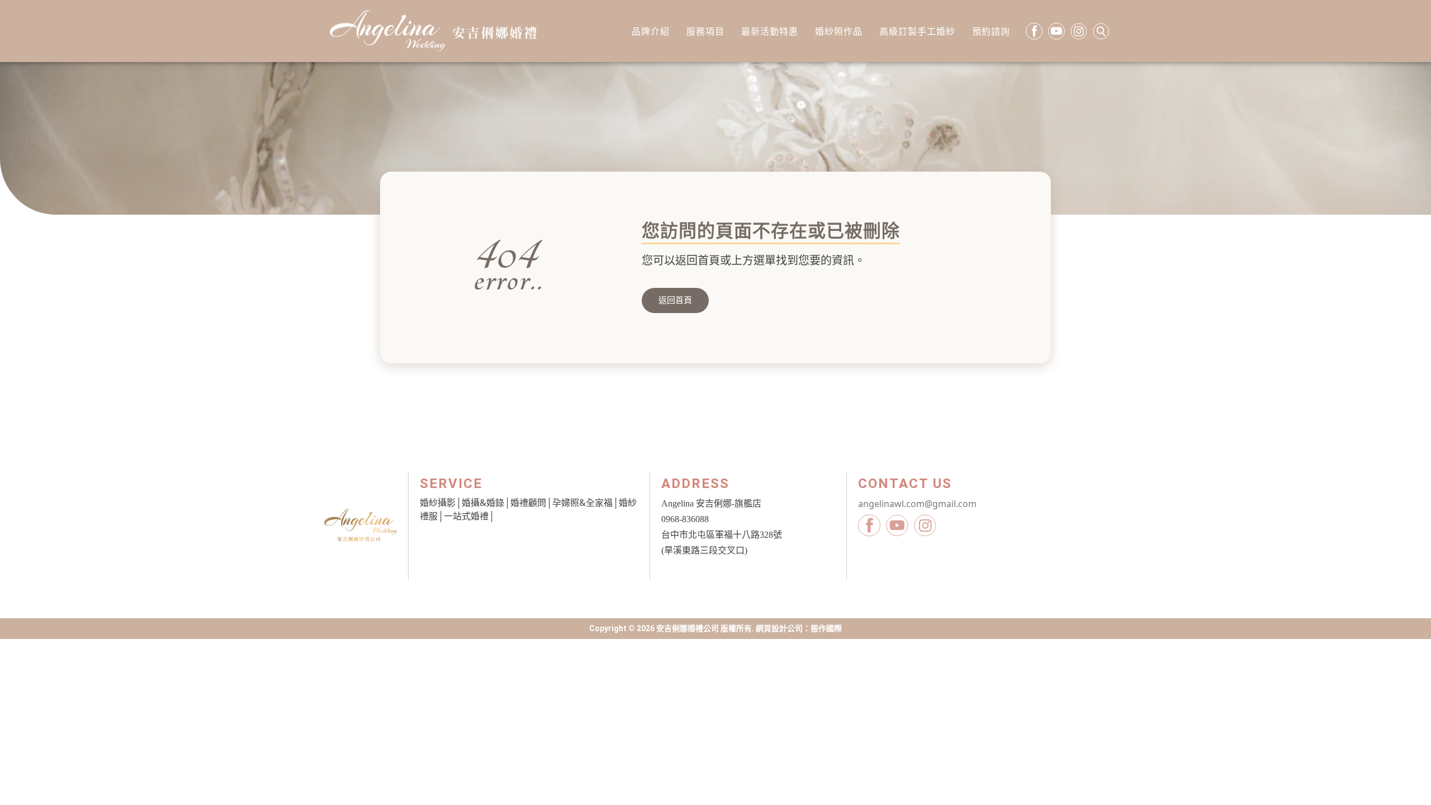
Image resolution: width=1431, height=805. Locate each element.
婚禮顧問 (528, 502)
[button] (675, 300)
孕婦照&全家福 (582, 502)
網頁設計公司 (779, 628)
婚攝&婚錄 (483, 502)
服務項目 (705, 31)
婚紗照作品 (839, 31)
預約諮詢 (991, 31)
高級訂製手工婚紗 (917, 31)
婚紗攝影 (438, 502)
